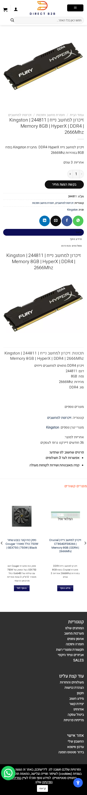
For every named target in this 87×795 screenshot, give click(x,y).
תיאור (79, 232)
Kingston (72, 210)
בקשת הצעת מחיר (64, 184)
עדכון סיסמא (75, 746)
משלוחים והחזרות (71, 245)
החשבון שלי (76, 741)
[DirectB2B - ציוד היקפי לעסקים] (42, 8)
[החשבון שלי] (16, 9)
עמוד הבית (77, 115)
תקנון (80, 693)
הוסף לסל (22, 588)
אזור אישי (75, 735)
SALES (78, 660)
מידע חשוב (76, 698)
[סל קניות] (5, 10)
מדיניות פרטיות (74, 720)
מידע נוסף (76, 239)
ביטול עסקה (76, 714)
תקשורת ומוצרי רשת (70, 649)
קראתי (42, 788)
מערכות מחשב (74, 633)
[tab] (43, 232)
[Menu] (75, 7)
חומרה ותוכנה (75, 644)
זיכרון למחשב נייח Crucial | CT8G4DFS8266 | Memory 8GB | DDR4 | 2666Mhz (65, 545)
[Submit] (12, 20)
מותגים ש (75, 628)
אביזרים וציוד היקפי (71, 654)
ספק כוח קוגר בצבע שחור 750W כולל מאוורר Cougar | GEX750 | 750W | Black (21, 544)
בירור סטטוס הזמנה (71, 752)
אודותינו (78, 709)
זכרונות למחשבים (19, 115)
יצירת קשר (76, 703)
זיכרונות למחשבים (59, 417)
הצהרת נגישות (74, 687)
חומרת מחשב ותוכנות (50, 115)
